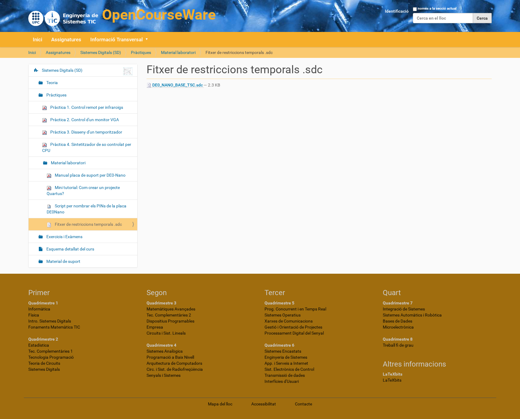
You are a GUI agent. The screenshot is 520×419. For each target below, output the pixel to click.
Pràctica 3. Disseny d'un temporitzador (85, 132)
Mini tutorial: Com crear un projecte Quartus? (83, 190)
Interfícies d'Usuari (282, 381)
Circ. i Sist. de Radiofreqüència (175, 369)
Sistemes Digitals (44, 369)
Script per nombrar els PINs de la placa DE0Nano (86, 208)
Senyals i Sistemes (164, 375)
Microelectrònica (398, 327)
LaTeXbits (392, 380)
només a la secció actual (437, 8)
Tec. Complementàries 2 (169, 315)
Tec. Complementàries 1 (50, 351)
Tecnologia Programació (51, 357)
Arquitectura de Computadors (174, 363)
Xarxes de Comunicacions (289, 321)
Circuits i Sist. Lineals (166, 333)
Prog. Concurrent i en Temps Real (295, 309)
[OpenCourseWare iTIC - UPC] (122, 15)
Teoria (51, 82)
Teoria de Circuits (44, 363)
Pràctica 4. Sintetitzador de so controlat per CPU (86, 147)
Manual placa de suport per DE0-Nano (89, 175)
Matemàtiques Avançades (171, 309)
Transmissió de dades (285, 375)
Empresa (155, 327)
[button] (148, 39)
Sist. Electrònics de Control (289, 369)
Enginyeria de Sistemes (286, 357)
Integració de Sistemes (404, 309)
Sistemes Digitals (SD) (100, 52)
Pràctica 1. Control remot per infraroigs (86, 107)
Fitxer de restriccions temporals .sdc (88, 224)
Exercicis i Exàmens (63, 236)
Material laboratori (178, 52)
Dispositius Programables (170, 321)
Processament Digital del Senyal (294, 333)
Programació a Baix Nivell (170, 357)
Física (33, 315)
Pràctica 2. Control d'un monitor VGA (84, 119)
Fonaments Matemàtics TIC (54, 327)
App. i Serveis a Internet (286, 363)
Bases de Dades (397, 321)
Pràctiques (141, 52)
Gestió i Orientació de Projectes (293, 327)
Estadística (38, 345)
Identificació (397, 11)
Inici (37, 39)
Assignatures (66, 39)
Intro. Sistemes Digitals (49, 321)
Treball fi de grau (398, 345)
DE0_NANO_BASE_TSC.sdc (177, 85)
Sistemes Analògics (165, 351)
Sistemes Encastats (283, 351)
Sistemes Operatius (283, 315)
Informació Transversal (116, 39)
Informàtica (39, 309)
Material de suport (62, 261)
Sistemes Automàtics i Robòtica (412, 315)
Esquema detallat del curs (69, 249)
